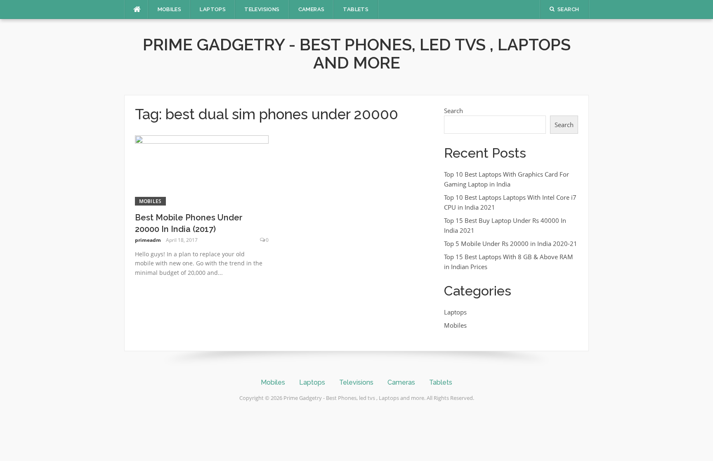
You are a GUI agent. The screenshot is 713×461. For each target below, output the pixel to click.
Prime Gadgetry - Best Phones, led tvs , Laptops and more (357, 53)
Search (453, 110)
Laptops (213, 9)
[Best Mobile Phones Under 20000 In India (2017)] (202, 169)
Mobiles (170, 9)
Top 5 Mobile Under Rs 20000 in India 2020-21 (510, 243)
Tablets (355, 9)
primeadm (148, 240)
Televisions (261, 9)
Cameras (311, 9)
